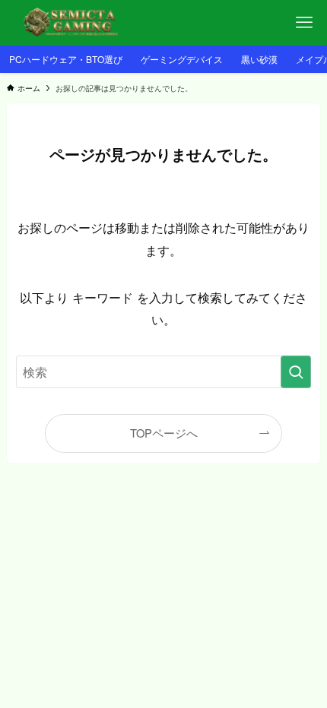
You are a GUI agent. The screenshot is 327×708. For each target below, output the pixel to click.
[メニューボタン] (304, 23)
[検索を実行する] (296, 372)
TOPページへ (164, 433)
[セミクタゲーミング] (74, 23)
